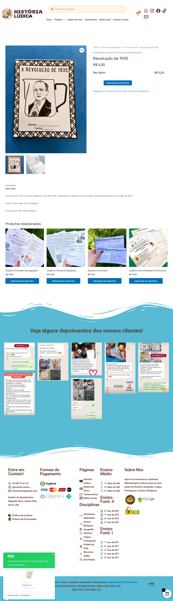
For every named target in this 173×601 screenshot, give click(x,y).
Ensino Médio (106, 471)
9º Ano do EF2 (131, 47)
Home (49, 19)
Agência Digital (123, 582)
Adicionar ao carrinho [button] (22, 281)
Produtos (58, 19)
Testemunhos (91, 19)
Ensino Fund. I (106, 530)
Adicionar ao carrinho (117, 82)
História (97, 52)
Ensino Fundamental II (111, 47)
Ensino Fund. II (107, 499)
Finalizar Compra (120, 19)
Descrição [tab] (10, 188)
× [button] (53, 554)
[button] (81, 50)
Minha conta (105, 19)
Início (96, 47)
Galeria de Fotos (75, 19)
